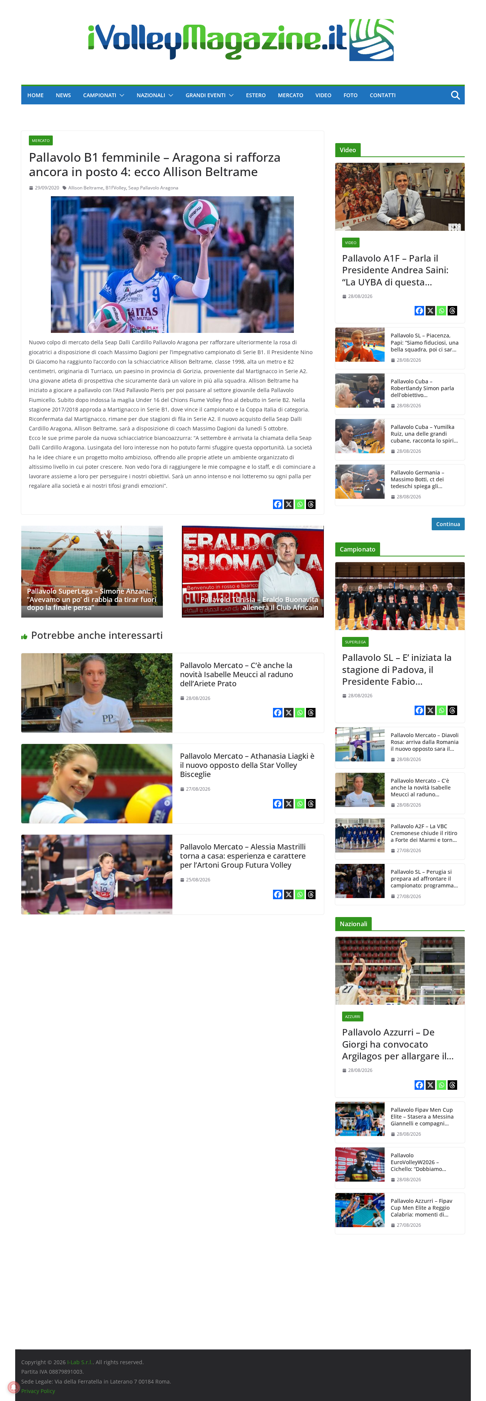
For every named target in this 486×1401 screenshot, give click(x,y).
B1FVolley (116, 187)
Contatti (383, 95)
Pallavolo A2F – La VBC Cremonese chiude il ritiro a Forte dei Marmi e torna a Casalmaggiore (424, 833)
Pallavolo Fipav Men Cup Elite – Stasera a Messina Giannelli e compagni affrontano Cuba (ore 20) (422, 1116)
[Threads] (311, 504)
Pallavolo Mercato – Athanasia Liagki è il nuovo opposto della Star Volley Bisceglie (247, 765)
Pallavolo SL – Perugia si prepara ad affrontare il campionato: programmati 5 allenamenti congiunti (424, 878)
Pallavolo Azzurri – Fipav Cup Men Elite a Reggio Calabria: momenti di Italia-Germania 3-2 (421, 1208)
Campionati (99, 95)
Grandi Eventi (206, 95)
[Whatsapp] (300, 504)
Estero (256, 95)
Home (35, 95)
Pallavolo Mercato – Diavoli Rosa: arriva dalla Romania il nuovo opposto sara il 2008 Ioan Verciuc (425, 742)
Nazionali (151, 95)
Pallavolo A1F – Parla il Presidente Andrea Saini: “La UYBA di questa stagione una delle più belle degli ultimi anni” (395, 270)
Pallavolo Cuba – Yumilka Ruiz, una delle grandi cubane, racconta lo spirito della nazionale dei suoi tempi (425, 434)
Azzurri (352, 1016)
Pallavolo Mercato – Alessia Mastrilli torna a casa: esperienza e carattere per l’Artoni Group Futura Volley (243, 856)
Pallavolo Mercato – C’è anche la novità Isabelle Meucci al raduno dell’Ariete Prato (236, 674)
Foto (351, 95)
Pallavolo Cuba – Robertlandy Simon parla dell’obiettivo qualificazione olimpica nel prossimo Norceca (422, 388)
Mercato (290, 95)
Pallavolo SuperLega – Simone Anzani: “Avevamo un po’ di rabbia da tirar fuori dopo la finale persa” (91, 599)
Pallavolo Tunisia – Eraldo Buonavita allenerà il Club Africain (259, 603)
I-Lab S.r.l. (80, 1362)
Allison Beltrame (85, 187)
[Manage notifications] (14, 1387)
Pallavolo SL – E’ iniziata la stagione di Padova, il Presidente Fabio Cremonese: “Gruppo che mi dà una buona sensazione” (397, 669)
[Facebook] (277, 504)
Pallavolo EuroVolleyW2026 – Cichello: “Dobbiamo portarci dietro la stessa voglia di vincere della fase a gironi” (424, 1162)
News (63, 95)
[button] (120, 95)
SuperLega (355, 642)
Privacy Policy (38, 1391)
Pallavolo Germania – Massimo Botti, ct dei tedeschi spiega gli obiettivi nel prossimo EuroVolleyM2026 (418, 479)
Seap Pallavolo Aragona (153, 187)
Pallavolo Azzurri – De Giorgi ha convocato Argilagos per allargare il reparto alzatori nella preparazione (394, 1044)
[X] (288, 504)
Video (323, 95)
